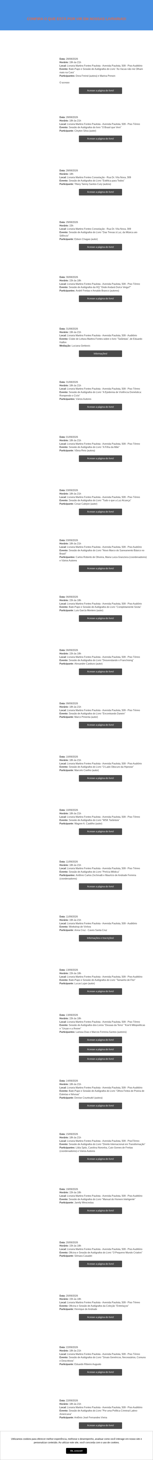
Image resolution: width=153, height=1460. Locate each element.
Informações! (100, 353)
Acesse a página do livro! (100, 90)
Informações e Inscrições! (100, 938)
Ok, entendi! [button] (76, 1451)
